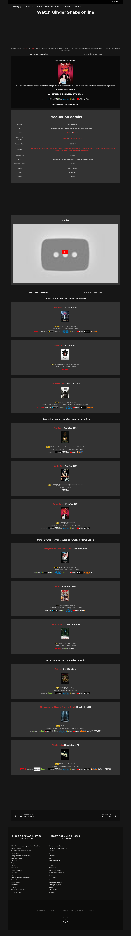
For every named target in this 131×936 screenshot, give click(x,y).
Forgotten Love (16, 863)
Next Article (106, 814)
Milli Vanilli (14, 860)
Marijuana (67, 148)
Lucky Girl (58, 466)
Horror (32, 48)
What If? (13, 887)
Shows (77, 7)
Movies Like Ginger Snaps (93, 54)
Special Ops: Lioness (55, 870)
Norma (13, 875)
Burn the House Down (56, 846)
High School (53, 148)
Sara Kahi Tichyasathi (55, 882)
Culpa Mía (14, 872)
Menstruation (76, 148)
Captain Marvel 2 (16, 853)
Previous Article (26, 814)
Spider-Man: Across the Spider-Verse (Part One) (25, 846)
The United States (76, 138)
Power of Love (15, 880)
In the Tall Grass (58, 624)
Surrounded (14, 868)
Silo (50, 853)
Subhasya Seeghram (55, 885)
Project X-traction (16, 870)
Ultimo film (14, 885)
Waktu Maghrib (15, 882)
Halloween (44, 148)
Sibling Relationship (108, 148)
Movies (66, 7)
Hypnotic (58, 345)
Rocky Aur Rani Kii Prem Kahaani (21, 851)
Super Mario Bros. (16, 858)
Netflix (30, 7)
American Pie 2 (27, 817)
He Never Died (58, 383)
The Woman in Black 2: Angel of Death (58, 707)
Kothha (51, 875)
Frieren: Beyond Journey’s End (58, 848)
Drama (26, 48)
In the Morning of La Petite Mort (21, 877)
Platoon (106, 817)
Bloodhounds (53, 868)
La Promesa (52, 877)
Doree (51, 887)
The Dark (58, 428)
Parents (58, 586)
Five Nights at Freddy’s (18, 889)
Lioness (51, 851)
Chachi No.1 (52, 892)
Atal (50, 858)
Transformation (73, 151)
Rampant (58, 307)
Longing (60, 148)
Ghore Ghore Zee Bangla (56, 872)
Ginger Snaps (58, 504)
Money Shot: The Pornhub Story (21, 856)
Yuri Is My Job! (53, 889)
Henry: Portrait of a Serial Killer (58, 549)
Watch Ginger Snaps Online (38, 54)
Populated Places (88, 148)
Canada (65, 138)
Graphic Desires (16, 848)
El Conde (13, 865)
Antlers (58, 669)
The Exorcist (58, 745)
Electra (51, 865)
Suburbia (64, 151)
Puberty (97, 148)
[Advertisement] (65, 31)
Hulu (39, 7)
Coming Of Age (35, 148)
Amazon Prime (52, 7)
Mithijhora (52, 856)
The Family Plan (16, 892)
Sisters (57, 151)
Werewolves (85, 151)
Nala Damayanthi (54, 860)
